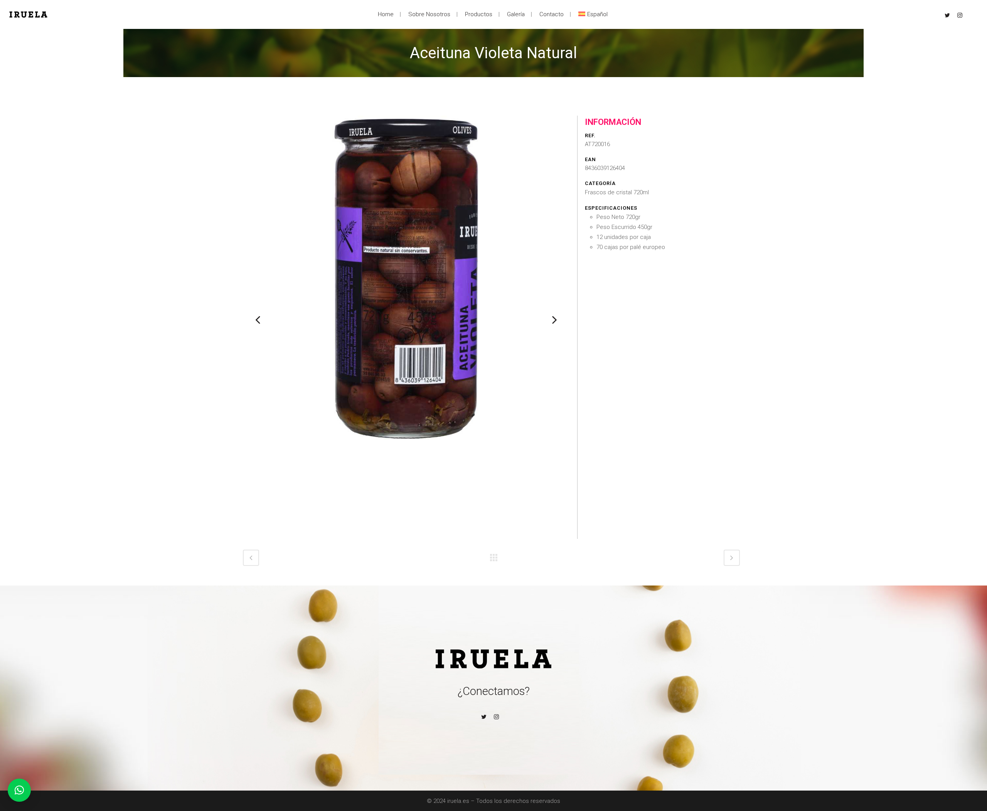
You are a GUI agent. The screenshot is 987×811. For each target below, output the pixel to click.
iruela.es (458, 801)
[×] (19, 790)
